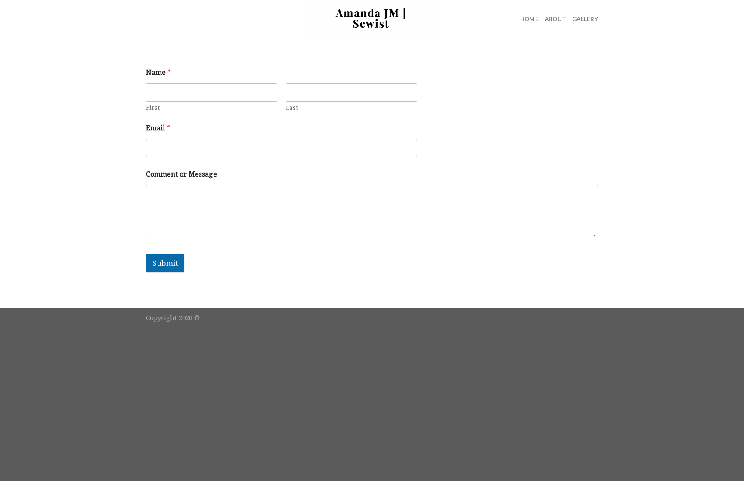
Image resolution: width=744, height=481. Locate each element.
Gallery (585, 19)
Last (292, 107)
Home (529, 19)
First (153, 107)
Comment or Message (181, 174)
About (555, 19)
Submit (165, 263)
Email (158, 128)
